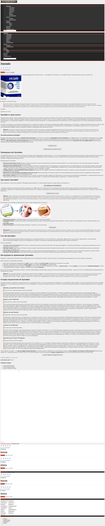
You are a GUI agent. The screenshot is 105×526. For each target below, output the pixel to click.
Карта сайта (6, 520)
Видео (8, 21)
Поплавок (11, 7)
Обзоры (8, 26)
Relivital (4, 452)
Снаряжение (12, 15)
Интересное (4, 472)
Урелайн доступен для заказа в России (52, 149)
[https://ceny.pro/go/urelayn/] (52, 145)
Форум (8, 28)
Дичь (10, 25)
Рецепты (8, 22)
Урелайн (5, 63)
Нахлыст (11, 11)
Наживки (11, 9)
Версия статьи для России (9, 101)
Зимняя (11, 14)
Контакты (6, 521)
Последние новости (6, 443)
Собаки (11, 18)
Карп (10, 13)
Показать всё (15, 443)
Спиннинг (11, 10)
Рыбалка (8, 6)
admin (12, 72)
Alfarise (4, 465)
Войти (5, 523)
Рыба (10, 23)
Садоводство (10, 29)
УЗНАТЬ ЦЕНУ (52, 227)
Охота (8, 17)
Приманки (11, 511)
